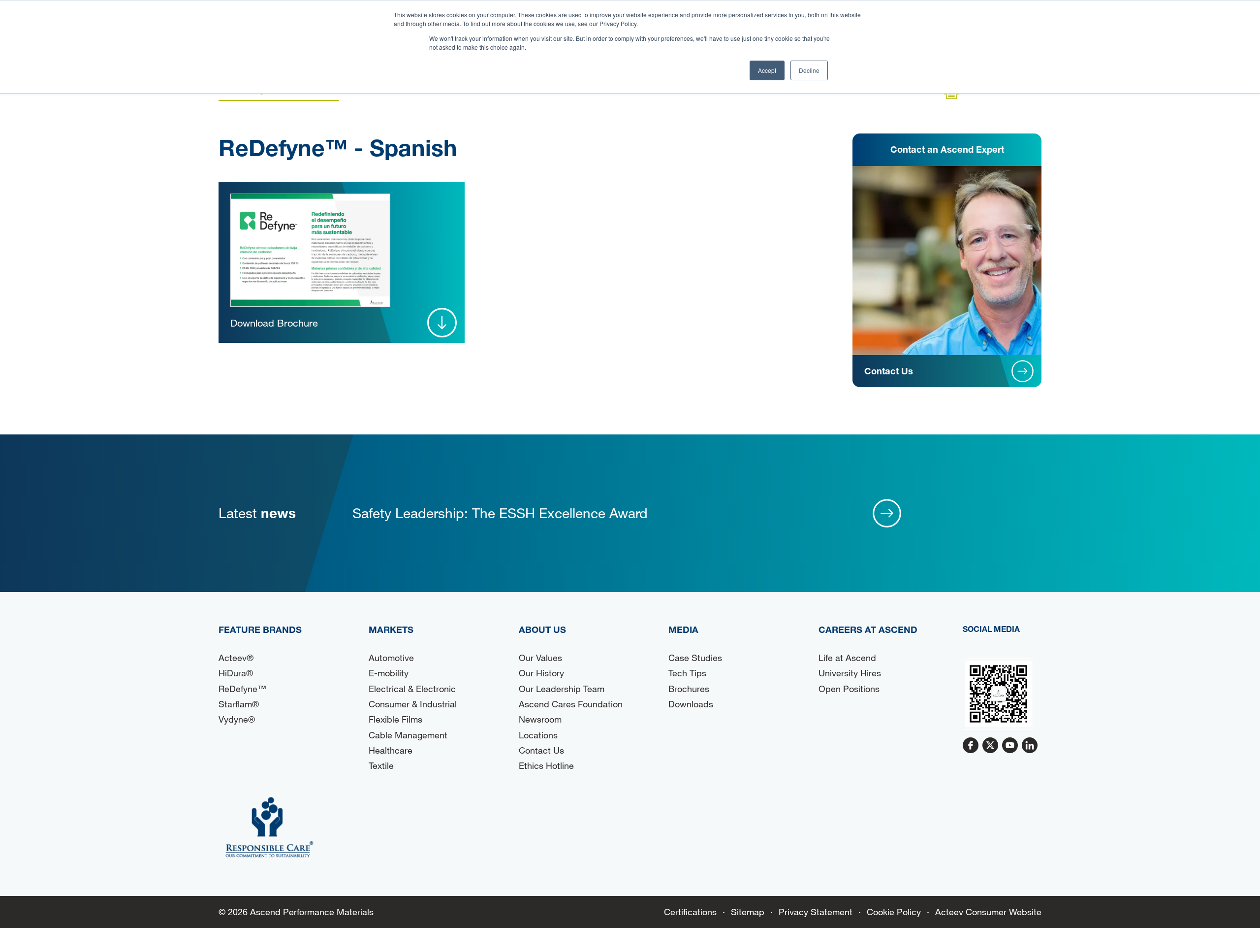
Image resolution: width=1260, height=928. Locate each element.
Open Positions (849, 688)
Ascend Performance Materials (312, 911)
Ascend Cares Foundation (571, 703)
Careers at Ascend (868, 629)
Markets (391, 629)
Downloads (690, 703)
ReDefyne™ (242, 688)
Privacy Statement (815, 911)
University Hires (850, 672)
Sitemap (747, 911)
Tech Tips (687, 672)
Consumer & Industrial (413, 703)
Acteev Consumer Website (988, 911)
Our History (541, 672)
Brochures (688, 688)
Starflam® (239, 703)
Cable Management (408, 734)
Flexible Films (395, 719)
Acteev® (236, 657)
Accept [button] (767, 70)
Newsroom (540, 719)
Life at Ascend (847, 657)
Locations (538, 734)
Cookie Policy (894, 911)
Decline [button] (809, 70)
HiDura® (236, 672)
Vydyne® (237, 719)
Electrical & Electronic (412, 688)
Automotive (391, 657)
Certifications (690, 911)
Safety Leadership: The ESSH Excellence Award (500, 512)
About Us (542, 629)
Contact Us (541, 750)
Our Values (540, 657)
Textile (381, 765)
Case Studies (695, 657)
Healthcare (390, 750)
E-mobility (389, 672)
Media (683, 629)
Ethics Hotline (546, 765)
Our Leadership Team (561, 688)
